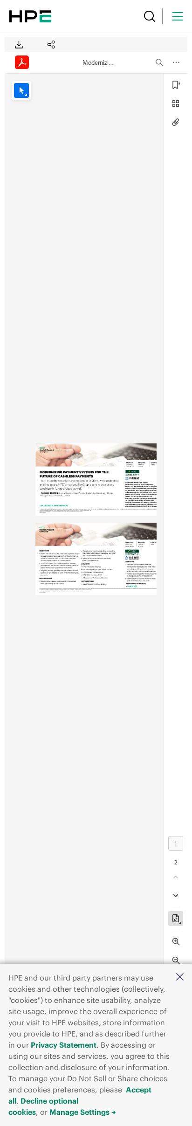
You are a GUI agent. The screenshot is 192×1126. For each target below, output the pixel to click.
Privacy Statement (63, 1045)
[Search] (149, 16)
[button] (180, 977)
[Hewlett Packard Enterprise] (30, 16)
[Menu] (177, 16)
